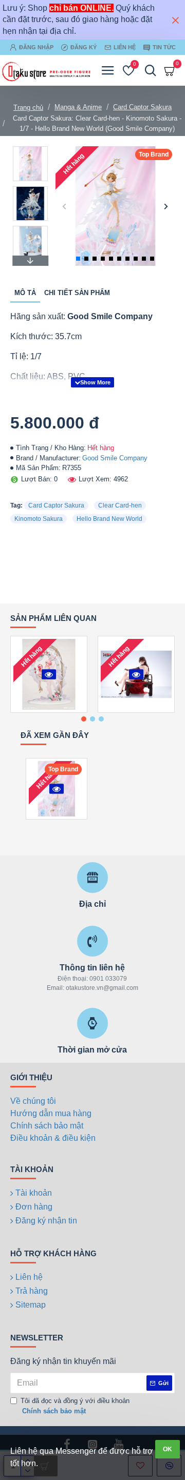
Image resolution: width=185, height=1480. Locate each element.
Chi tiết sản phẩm (77, 293)
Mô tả (25, 293)
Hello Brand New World (109, 518)
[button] (64, 206)
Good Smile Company (114, 458)
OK (167, 1449)
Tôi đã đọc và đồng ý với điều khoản (75, 1406)
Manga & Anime (78, 107)
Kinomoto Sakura (38, 518)
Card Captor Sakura (142, 107)
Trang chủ (28, 107)
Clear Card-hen (120, 505)
